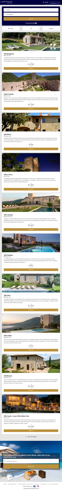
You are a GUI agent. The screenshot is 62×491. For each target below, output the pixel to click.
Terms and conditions (53, 484)
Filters (11, 28)
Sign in (5, 484)
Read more (31, 68)
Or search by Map (30, 23)
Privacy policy (44, 484)
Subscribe (31, 466)
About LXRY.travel (12, 484)
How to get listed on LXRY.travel (25, 484)
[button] (43, 2)
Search (31, 19)
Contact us (55, 3)
